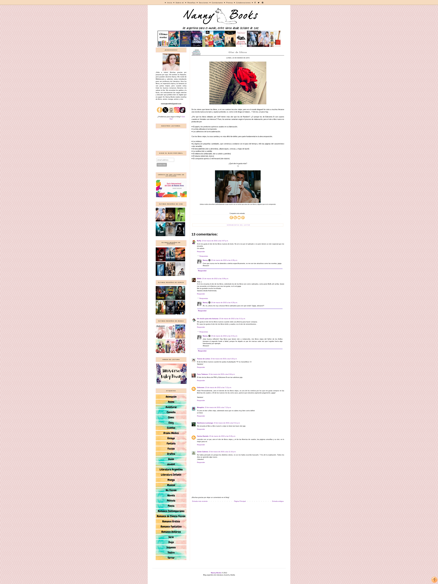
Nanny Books (216, 573)
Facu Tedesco (202, 374)
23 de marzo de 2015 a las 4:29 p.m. (224, 302)
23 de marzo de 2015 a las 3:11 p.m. (232, 318)
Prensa (229, 3)
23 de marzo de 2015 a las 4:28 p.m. (224, 260)
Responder (201, 251)
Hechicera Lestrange (205, 423)
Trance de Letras (203, 359)
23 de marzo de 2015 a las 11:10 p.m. (222, 452)
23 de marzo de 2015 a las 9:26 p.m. (222, 436)
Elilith (199, 278)
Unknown (200, 387)
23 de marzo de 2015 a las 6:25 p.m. (224, 359)
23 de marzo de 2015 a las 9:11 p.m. (227, 423)
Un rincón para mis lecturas (207, 318)
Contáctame (217, 3)
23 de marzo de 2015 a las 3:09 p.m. (215, 278)
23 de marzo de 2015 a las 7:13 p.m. (218, 407)
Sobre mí (180, 3)
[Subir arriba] (434, 580)
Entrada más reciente (200, 501)
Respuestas (203, 256)
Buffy (199, 241)
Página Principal (240, 501)
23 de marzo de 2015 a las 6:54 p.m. (222, 374)
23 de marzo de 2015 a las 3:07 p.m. (215, 241)
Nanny (205, 260)
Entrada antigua (278, 501)
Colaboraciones (243, 3)
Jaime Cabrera (202, 452)
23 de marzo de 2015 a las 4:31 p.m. (224, 336)
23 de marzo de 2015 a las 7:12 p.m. (218, 387)
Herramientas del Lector (238, 225)
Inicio (169, 3)
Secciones (203, 3)
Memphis (200, 407)
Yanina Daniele (203, 436)
